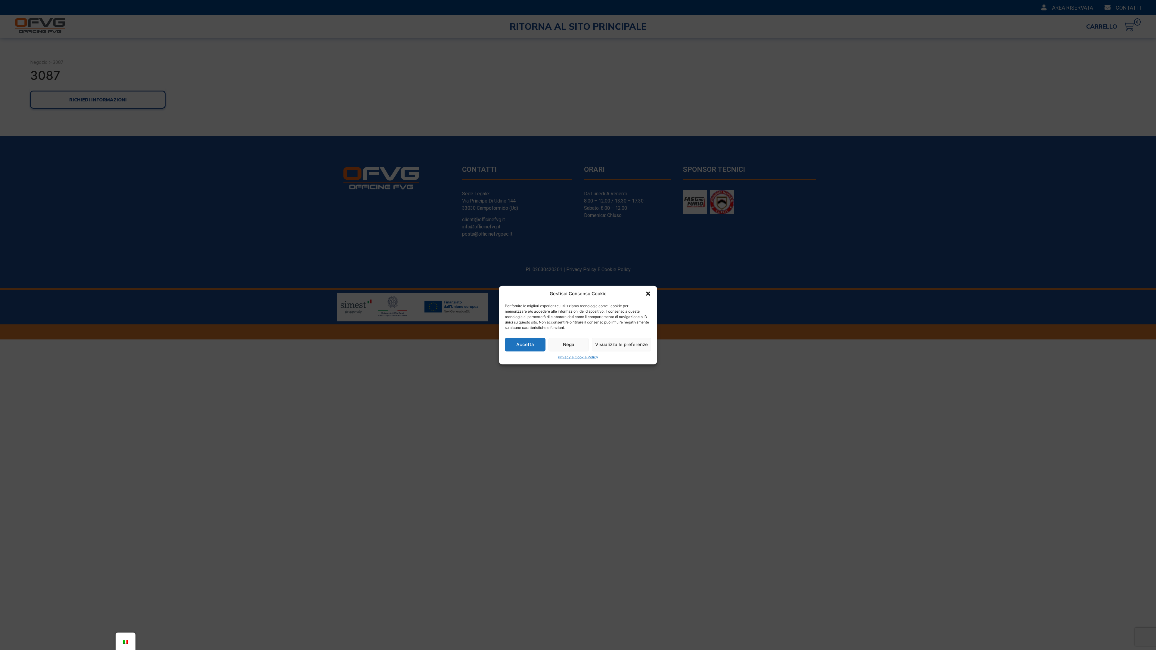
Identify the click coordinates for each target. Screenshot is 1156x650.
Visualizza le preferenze (621, 344)
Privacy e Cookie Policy (578, 356)
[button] (648, 294)
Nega (568, 344)
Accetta (525, 344)
